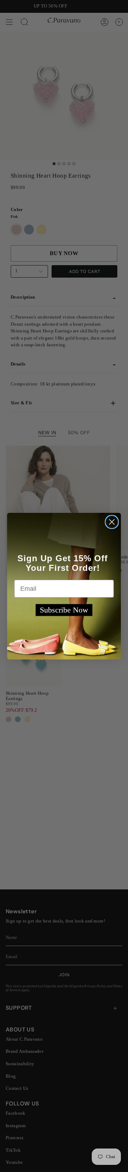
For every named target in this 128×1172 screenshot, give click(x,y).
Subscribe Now (64, 609)
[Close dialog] (112, 522)
